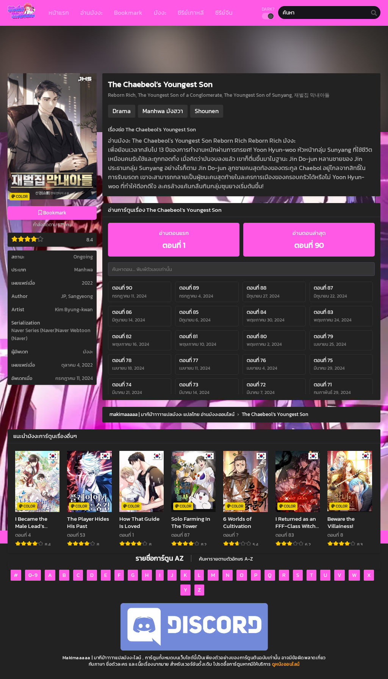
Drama (122, 110)
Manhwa (83, 269)
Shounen (207, 110)
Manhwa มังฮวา (162, 110)
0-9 (33, 575)
